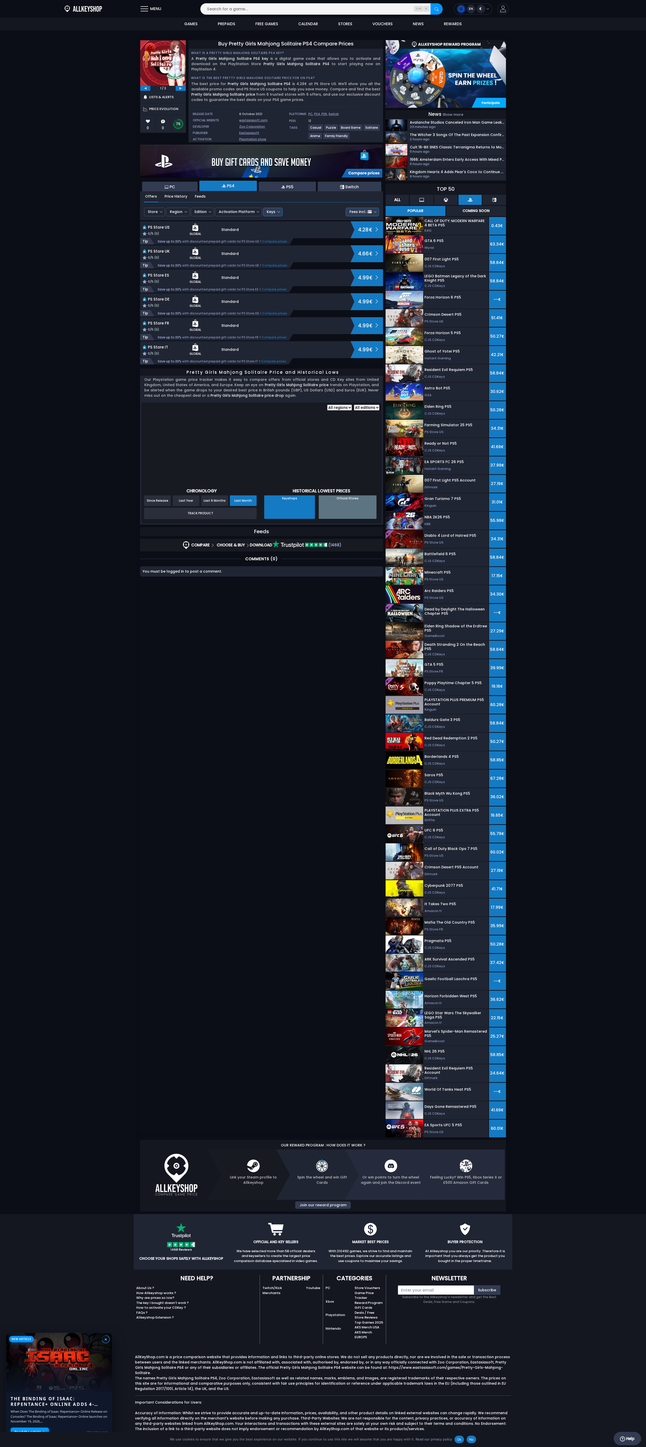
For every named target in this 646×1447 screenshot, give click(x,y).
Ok (459, 1439)
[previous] (145, 88)
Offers (151, 196)
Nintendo (333, 1328)
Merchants (271, 1293)
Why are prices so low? (155, 1297)
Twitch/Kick (272, 1287)
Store (153, 211)
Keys (271, 211)
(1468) (334, 545)
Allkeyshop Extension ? (155, 1317)
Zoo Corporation (252, 126)
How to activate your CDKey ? (161, 1307)
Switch (334, 114)
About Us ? (145, 1287)
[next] (181, 88)
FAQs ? (142, 1312)
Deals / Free (364, 1312)
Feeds (200, 196)
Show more (453, 114)
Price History (176, 196)
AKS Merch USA (367, 1327)
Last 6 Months (215, 500)
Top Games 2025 (369, 1322)
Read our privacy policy (434, 1439)
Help (629, 1438)
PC (310, 114)
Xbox (330, 1301)
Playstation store (252, 139)
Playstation (335, 1314)
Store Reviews (366, 1317)
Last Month (243, 500)
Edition (201, 211)
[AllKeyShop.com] (83, 9)
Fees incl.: (358, 211)
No (471, 1439)
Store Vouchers (367, 1287)
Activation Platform (237, 211)
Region (176, 211)
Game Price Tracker (364, 1295)
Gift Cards (363, 1307)
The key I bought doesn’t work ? (162, 1302)
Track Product (200, 513)
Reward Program (369, 1302)
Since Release (157, 500)
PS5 (324, 114)
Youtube (313, 1287)
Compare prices (274, 241)
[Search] (436, 9)
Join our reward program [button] (323, 1205)
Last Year (186, 500)
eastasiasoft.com (253, 120)
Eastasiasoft (249, 133)
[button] (503, 9)
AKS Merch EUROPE (363, 1335)
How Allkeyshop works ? (156, 1293)
